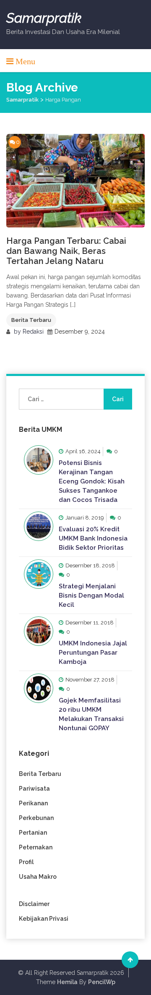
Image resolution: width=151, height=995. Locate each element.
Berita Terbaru (31, 320)
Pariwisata (34, 788)
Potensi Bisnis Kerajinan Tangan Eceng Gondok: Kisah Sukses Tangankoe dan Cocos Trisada (92, 481)
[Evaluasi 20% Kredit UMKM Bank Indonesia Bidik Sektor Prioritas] (38, 526)
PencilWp (101, 982)
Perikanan (33, 803)
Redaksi (33, 331)
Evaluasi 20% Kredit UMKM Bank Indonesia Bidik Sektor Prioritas (93, 538)
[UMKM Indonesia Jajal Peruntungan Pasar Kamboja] (38, 631)
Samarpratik (43, 18)
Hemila (67, 982)
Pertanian (33, 832)
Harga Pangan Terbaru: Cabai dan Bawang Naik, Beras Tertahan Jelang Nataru (66, 251)
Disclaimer (34, 904)
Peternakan (35, 847)
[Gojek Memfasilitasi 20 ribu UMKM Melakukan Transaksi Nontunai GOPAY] (38, 688)
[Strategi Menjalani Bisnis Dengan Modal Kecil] (38, 574)
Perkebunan (36, 818)
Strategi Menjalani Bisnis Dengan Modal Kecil (91, 595)
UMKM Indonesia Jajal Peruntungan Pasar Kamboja (93, 653)
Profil (26, 862)
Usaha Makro (38, 876)
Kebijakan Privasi (43, 918)
